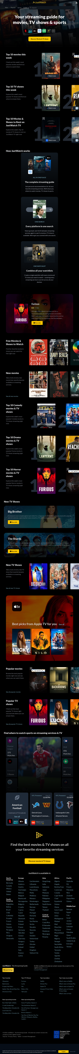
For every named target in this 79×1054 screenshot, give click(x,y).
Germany (21, 930)
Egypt (68, 912)
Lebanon (69, 927)
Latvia (20, 956)
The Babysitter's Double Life (10, 1008)
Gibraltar (21, 933)
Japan (44, 890)
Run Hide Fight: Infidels (9, 1003)
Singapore (46, 901)
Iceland (21, 944)
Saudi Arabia (71, 938)
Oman (68, 929)
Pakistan (45, 896)
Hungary (21, 941)
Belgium (21, 896)
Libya (56, 916)
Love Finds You (6, 1010)
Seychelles (58, 944)
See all (61, 624)
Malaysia (45, 893)
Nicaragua (46, 934)
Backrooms (5, 984)
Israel (68, 918)
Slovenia (33, 930)
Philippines (46, 898)
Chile (8, 913)
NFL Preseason (37, 795)
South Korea (46, 904)
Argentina (9, 904)
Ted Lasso (24, 991)
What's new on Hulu (65, 993)
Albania (21, 881)
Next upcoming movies (9, 999)
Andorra (21, 884)
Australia (69, 881)
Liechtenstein (34, 881)
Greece (21, 936)
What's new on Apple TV (66, 986)
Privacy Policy (12, 1036)
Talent (20, 1036)
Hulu (41, 991)
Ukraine (32, 944)
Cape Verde (58, 896)
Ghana (56, 907)
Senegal (57, 941)
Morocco (57, 930)
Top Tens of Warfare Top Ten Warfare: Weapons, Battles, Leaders (29, 1017)
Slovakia (33, 927)
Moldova (33, 896)
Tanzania (57, 950)
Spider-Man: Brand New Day (11, 989)
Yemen (68, 947)
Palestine (69, 932)
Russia (32, 919)
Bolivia (8, 907)
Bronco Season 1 (26, 1012)
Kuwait (69, 924)
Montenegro (34, 901)
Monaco (32, 898)
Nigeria (57, 939)
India (44, 884)
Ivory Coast (58, 910)
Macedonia (34, 890)
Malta (32, 893)
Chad (56, 898)
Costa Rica (46, 922)
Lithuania (33, 884)
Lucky (23, 984)
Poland (32, 910)
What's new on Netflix (65, 981)
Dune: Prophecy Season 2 (29, 1003)
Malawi (57, 921)
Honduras (45, 931)
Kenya (56, 913)
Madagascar (58, 919)
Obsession (5, 981)
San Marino (34, 921)
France (20, 927)
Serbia (32, 924)
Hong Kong (46, 881)
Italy (19, 950)
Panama (45, 937)
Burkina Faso (59, 887)
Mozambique (59, 933)
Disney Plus (43, 984)
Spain (32, 933)
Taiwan (44, 907)
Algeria (57, 881)
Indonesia (45, 887)
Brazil (8, 910)
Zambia (57, 959)
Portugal (33, 913)
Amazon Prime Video (46, 989)
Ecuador (9, 918)
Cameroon (58, 890)
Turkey (32, 941)
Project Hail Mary (7, 986)
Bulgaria (21, 904)
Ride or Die (24, 989)
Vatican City (34, 953)
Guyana (9, 927)
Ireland (20, 947)
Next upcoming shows (28, 999)
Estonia (21, 921)
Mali (56, 924)
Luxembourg (34, 887)
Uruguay (9, 936)
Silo (22, 986)
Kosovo (21, 953)
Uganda (57, 956)
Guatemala (46, 928)
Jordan (68, 921)
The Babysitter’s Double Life (10, 1013)
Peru (8, 933)
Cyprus (20, 910)
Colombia (9, 916)
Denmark (21, 919)
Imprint (5, 1036)
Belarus (21, 893)
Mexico (8, 889)
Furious (23, 981)
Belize (44, 920)
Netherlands (34, 904)
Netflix (42, 981)
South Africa (58, 947)
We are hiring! (8, 970)
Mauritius (57, 927)
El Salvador (46, 925)
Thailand (45, 910)
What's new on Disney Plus (67, 984)
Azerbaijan (22, 890)
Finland (21, 924)
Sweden (32, 936)
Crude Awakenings (8, 1005)
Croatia (21, 907)
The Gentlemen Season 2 (28, 1005)
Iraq (67, 915)
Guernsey (21, 939)
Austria (21, 887)
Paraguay (9, 930)
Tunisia (56, 953)
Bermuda (9, 883)
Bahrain (69, 909)
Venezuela (10, 938)
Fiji (67, 884)
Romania (33, 916)
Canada (9, 886)
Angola (56, 884)
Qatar (68, 935)
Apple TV (43, 986)
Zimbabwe (58, 961)
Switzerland (34, 939)
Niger (56, 936)
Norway (32, 907)
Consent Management (40, 970)
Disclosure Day (7, 991)
